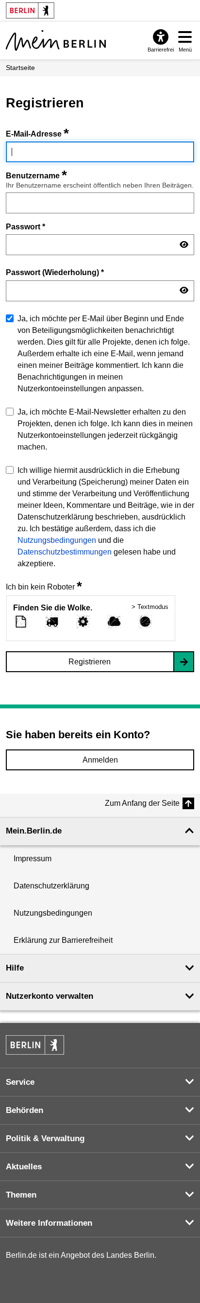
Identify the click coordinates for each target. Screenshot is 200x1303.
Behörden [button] (24, 1110)
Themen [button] (21, 1194)
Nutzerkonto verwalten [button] (49, 996)
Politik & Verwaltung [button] (45, 1138)
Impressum (32, 858)
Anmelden (100, 760)
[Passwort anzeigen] (184, 245)
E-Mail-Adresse (37, 134)
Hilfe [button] (15, 968)
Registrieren (89, 662)
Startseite (20, 67)
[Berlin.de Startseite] (35, 1045)
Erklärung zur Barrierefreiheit (63, 940)
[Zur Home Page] (56, 40)
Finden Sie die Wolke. (52, 608)
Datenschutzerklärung (51, 886)
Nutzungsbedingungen (56, 540)
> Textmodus (150, 606)
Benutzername (36, 175)
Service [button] (20, 1082)
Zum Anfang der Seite (142, 803)
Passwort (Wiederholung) (55, 272)
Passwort (25, 226)
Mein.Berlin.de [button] (34, 830)
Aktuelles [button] (24, 1166)
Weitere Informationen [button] (49, 1223)
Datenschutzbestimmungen (64, 552)
